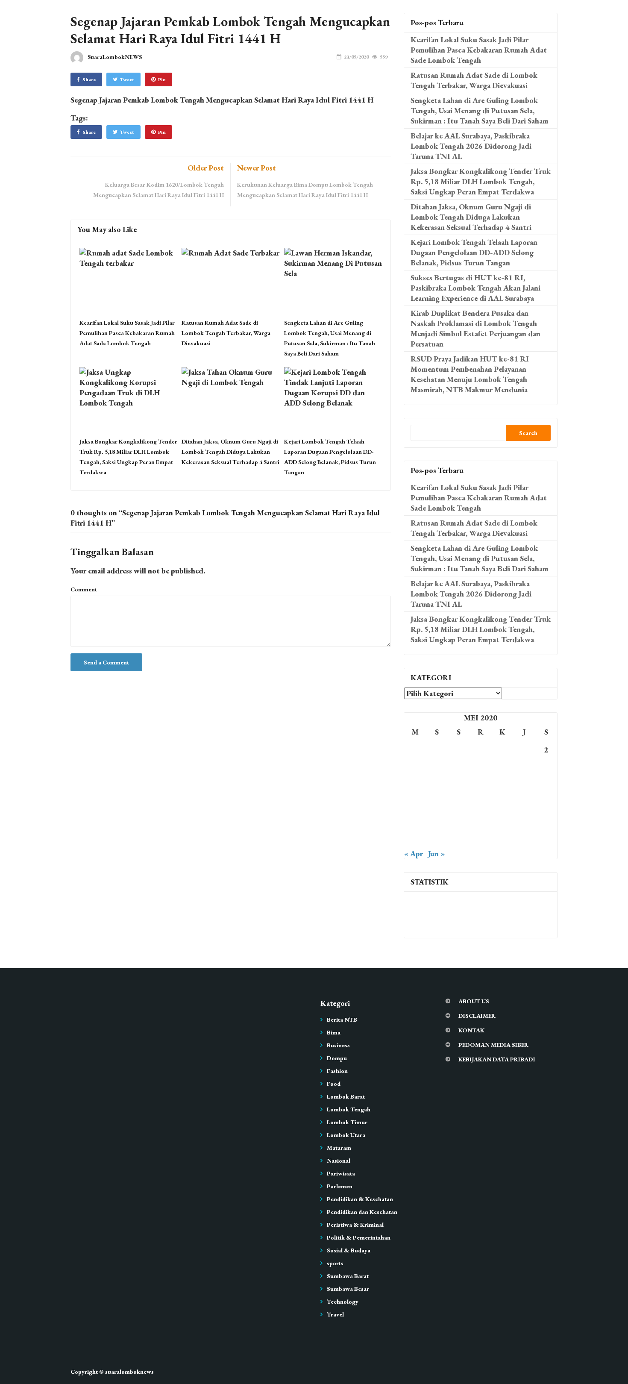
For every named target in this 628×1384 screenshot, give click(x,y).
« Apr (413, 853)
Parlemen (339, 1186)
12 (459, 785)
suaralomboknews (129, 1371)
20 (480, 803)
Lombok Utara (346, 1135)
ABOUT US (473, 1001)
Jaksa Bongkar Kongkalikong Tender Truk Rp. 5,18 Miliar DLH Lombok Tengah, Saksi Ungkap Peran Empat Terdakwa (481, 181)
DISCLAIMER (477, 1016)
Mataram (339, 1148)
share (89, 79)
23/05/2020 (356, 56)
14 (502, 785)
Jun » (436, 853)
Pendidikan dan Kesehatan (362, 1212)
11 (437, 785)
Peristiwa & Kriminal (355, 1224)
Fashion (337, 1071)
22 (524, 803)
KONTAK (471, 1030)
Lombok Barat (346, 1096)
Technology (342, 1301)
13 (480, 785)
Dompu (337, 1058)
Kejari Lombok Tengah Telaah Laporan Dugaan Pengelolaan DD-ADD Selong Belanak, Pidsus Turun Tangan (474, 252)
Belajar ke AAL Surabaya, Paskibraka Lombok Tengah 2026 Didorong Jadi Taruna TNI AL (471, 146)
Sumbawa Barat (348, 1276)
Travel (335, 1314)
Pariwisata (341, 1173)
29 (524, 821)
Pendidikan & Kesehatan (360, 1199)
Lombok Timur (347, 1122)
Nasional (338, 1160)
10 (415, 785)
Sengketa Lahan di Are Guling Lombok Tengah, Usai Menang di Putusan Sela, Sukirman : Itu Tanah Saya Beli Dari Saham (480, 110)
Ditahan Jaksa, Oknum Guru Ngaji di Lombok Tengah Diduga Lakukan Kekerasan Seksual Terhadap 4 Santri (230, 452)
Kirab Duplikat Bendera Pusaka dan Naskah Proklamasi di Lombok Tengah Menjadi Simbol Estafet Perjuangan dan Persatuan (475, 328)
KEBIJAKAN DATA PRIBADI (496, 1059)
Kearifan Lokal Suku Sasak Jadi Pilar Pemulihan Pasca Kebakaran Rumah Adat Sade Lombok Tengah (127, 333)
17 (415, 803)
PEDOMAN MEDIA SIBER (493, 1045)
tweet (127, 79)
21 (502, 803)
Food (333, 1083)
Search (528, 433)
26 (459, 821)
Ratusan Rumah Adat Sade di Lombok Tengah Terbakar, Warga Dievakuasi (226, 333)
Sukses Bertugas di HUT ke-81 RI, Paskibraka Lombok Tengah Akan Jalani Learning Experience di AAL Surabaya (475, 288)
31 (415, 839)
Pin (162, 79)
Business (338, 1045)
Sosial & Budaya (348, 1250)
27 (480, 821)
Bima (333, 1032)
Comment (83, 589)
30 (546, 821)
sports (335, 1263)
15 (524, 785)
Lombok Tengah (348, 1109)
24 (415, 821)
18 (437, 803)
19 (459, 803)
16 (546, 785)
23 (546, 803)
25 (437, 821)
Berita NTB (342, 1019)
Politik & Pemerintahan (358, 1237)
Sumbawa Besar (348, 1289)
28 (502, 821)
